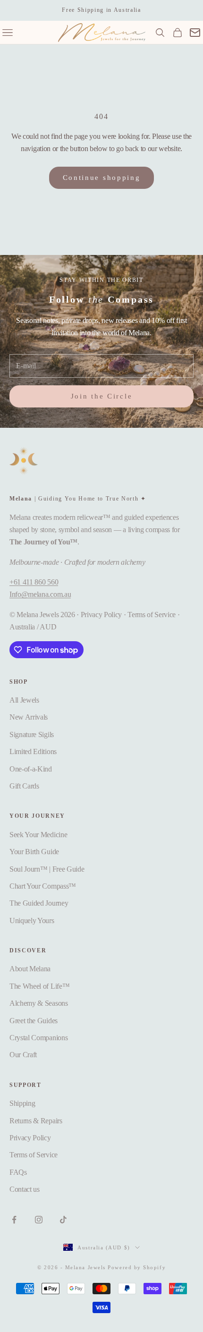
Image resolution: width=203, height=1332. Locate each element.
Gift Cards (24, 786)
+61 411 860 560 (33, 582)
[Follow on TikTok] (63, 1219)
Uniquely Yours (31, 920)
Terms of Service (33, 1155)
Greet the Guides (33, 1021)
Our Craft (23, 1055)
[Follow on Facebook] (14, 1219)
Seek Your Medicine (38, 835)
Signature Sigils (31, 734)
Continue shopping (102, 177)
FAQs (18, 1172)
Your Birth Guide (34, 852)
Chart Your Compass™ (42, 886)
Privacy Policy (30, 1138)
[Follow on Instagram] (38, 1219)
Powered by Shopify (137, 1267)
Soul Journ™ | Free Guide (46, 869)
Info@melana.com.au (40, 594)
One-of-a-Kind (30, 769)
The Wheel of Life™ (39, 986)
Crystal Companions (38, 1038)
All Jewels (24, 700)
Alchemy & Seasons (38, 1003)
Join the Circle (102, 396)
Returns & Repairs (35, 1121)
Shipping (22, 1103)
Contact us (24, 1189)
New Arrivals (28, 717)
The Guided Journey (38, 903)
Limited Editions (33, 751)
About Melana (30, 969)
